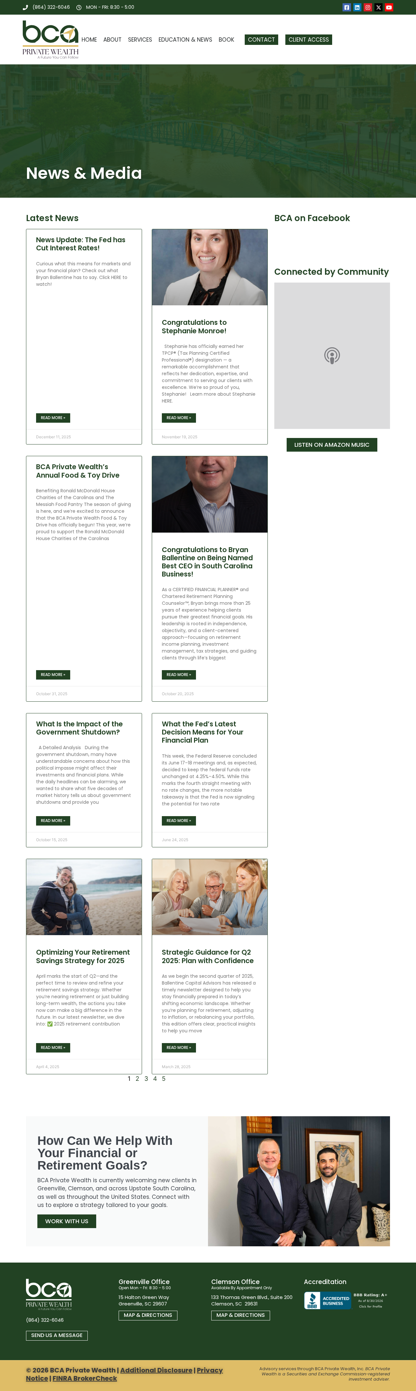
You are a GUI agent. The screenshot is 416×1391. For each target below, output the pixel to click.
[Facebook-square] (347, 7)
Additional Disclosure (156, 1370)
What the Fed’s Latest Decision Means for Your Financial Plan (202, 732)
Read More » (53, 417)
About (112, 40)
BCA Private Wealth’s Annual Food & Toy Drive (78, 471)
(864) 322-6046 (45, 1320)
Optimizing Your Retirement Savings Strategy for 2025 (83, 956)
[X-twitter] (378, 7)
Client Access (309, 40)
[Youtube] (389, 7)
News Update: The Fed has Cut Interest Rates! (80, 244)
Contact (261, 40)
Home (89, 40)
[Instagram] (368, 7)
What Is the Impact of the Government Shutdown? (79, 728)
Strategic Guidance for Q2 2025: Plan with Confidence (208, 956)
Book (226, 40)
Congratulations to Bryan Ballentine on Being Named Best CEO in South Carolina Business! (207, 562)
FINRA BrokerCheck (85, 1378)
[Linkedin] (357, 7)
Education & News (185, 40)
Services (140, 40)
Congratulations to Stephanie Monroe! (194, 326)
